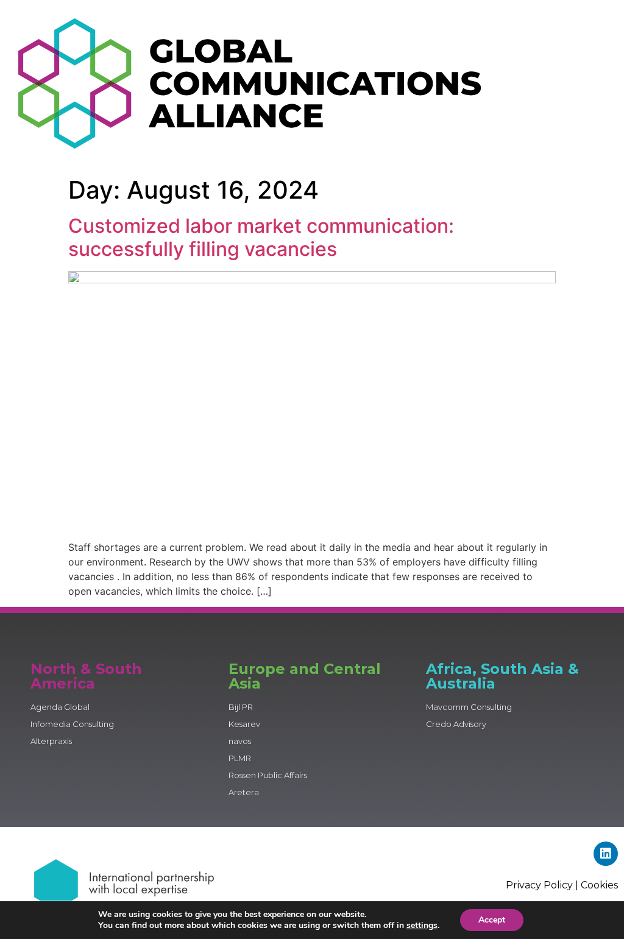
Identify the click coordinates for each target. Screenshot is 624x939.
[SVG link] (249, 83)
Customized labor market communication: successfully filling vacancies (261, 237)
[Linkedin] (606, 854)
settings (422, 925)
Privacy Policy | (543, 885)
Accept (491, 920)
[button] (562, 85)
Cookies (599, 885)
